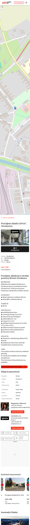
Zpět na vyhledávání (8, 217)
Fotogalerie (15, 249)
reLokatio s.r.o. (16, 416)
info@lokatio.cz (16, 424)
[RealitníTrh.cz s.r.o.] (6, 2)
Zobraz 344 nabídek (17, 428)
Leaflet (20, 214)
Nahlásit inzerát (21, 437)
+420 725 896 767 (16, 422)
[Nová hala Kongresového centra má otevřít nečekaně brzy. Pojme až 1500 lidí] (15, 524)
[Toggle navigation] (27, 2)
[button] (15, 108)
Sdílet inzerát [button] (8, 438)
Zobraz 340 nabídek (17, 412)
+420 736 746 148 (16, 405)
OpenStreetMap (26, 214)
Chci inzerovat (19, 2)
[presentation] (2, 485)
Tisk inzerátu (22, 433)
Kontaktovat (8, 433)
